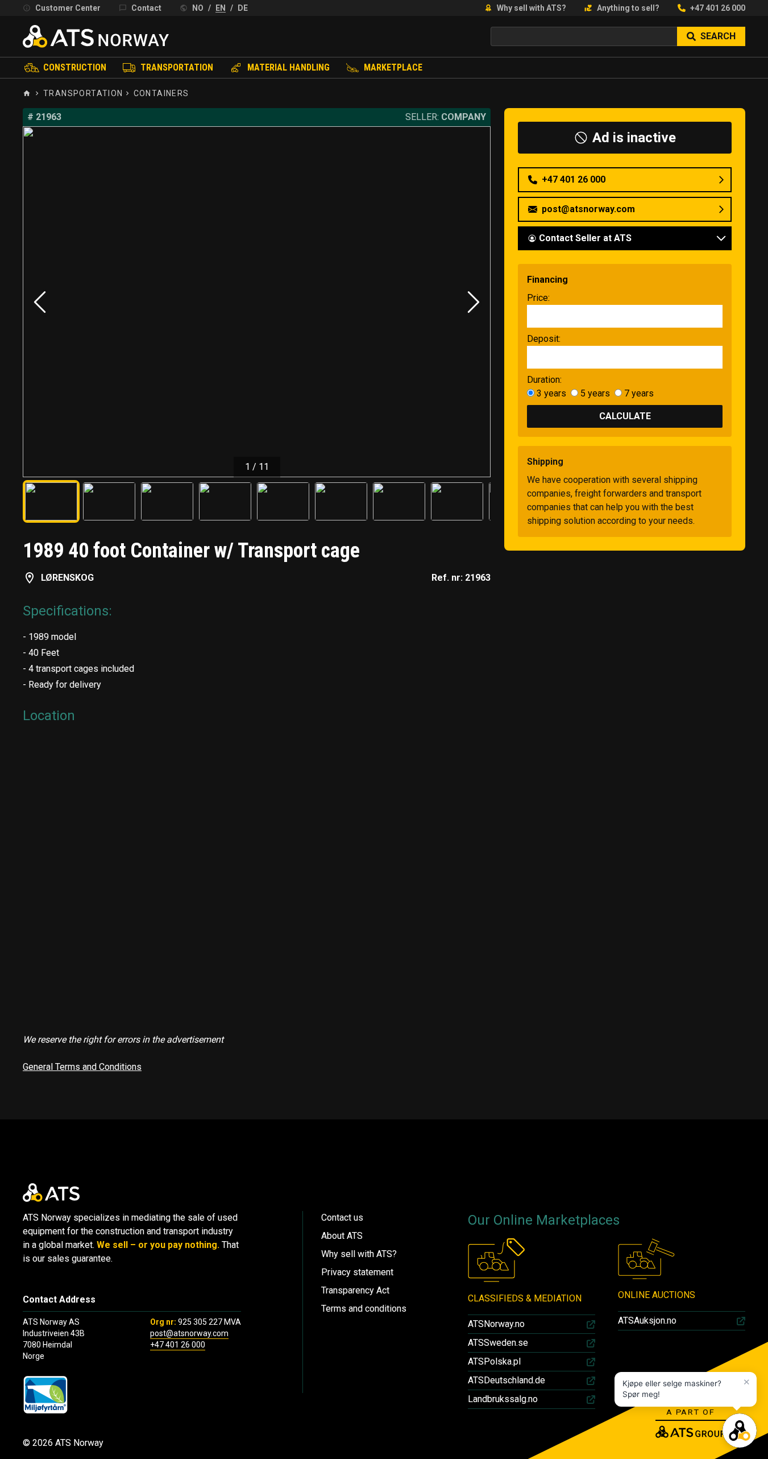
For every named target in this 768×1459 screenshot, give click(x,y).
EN (220, 8)
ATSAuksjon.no (647, 1320)
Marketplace (393, 67)
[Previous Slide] (40, 302)
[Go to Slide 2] (109, 501)
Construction (74, 67)
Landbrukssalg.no (503, 1399)
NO (198, 8)
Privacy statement (357, 1272)
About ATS (342, 1235)
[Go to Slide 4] (225, 501)
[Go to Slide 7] (399, 501)
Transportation (176, 67)
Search (718, 36)
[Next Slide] (473, 302)
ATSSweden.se (498, 1342)
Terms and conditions (363, 1308)
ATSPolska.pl (494, 1361)
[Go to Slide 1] (51, 501)
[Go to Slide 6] (341, 501)
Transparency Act (355, 1290)
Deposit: (544, 338)
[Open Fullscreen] (256, 301)
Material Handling (288, 67)
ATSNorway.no (496, 1324)
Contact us (342, 1217)
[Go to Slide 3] (167, 501)
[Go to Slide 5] (283, 501)
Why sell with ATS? (531, 8)
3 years (551, 393)
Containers (161, 93)
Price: (538, 297)
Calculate (625, 416)
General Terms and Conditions (82, 1066)
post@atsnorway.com (189, 1333)
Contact (146, 8)
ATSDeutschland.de (506, 1380)
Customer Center (68, 8)
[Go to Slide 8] (457, 501)
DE (243, 8)
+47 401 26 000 (717, 8)
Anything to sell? (628, 8)
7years (638, 393)
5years (594, 393)
